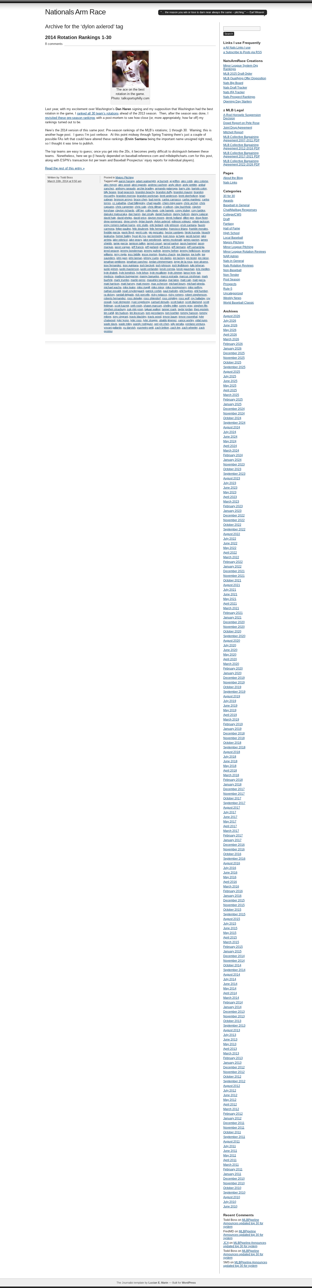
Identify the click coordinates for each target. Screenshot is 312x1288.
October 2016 (232, 854)
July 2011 (229, 1146)
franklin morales (198, 228)
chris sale (140, 206)
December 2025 (234, 353)
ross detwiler (134, 298)
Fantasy (228, 224)
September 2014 (234, 970)
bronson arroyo (123, 199)
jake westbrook (152, 239)
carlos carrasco (171, 199)
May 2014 (229, 988)
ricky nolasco (159, 294)
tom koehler (172, 312)
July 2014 (229, 979)
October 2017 (232, 798)
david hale (110, 217)
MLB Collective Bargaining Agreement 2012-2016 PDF (241, 146)
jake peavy (135, 239)
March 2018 (231, 775)
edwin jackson (200, 221)
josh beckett (147, 265)
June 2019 (230, 705)
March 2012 (231, 1109)
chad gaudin (153, 203)
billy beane (110, 192)
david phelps (124, 217)
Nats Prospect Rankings (239, 97)
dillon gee (188, 217)
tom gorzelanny (155, 312)
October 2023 (232, 469)
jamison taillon (137, 243)
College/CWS (232, 214)
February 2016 (233, 891)
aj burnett (162, 181)
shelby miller (170, 305)
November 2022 (234, 520)
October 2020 (232, 631)
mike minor (157, 287)
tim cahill (109, 312)
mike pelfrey (195, 287)
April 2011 (230, 1160)
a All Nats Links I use (237, 47)
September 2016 (234, 858)
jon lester (191, 258)
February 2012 (233, 1113)
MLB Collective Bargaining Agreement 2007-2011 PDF (241, 138)
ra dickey (109, 294)
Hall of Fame (231, 228)
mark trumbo (121, 279)
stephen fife (200, 305)
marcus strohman (189, 276)
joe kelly (195, 254)
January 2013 (232, 1062)
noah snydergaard (133, 290)
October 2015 (232, 909)
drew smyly (130, 221)
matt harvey (128, 283)
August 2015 (231, 919)
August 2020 (231, 640)
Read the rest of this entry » (65, 168)
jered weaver (111, 250)
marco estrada (169, 276)
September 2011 (234, 1137)
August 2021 (231, 585)
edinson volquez (181, 221)
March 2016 (231, 886)
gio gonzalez (156, 232)
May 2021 (229, 599)
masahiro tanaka (157, 279)
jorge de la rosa (183, 261)
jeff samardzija (195, 247)
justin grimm (111, 269)
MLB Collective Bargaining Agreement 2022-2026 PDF (241, 162)
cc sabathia (119, 203)
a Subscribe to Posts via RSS (242, 52)
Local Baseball (233, 237)
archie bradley (145, 188)
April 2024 (230, 446)
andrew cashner (157, 184)
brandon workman (147, 195)
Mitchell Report (233, 132)
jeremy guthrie (152, 250)
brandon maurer (183, 192)
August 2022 (231, 534)
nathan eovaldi (112, 290)
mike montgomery (176, 287)
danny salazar (199, 214)
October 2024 (232, 418)
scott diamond (193, 301)
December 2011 (233, 1123)
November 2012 (234, 1072)
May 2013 (229, 1044)
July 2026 (229, 320)
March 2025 (231, 395)
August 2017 (231, 807)
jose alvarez (201, 261)
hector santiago (174, 232)
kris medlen (203, 269)
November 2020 (234, 627)
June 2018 (230, 761)
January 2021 (232, 617)
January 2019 (232, 729)
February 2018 (233, 780)
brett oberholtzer (188, 195)
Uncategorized (233, 293)
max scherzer (159, 283)
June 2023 (230, 487)
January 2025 (232, 404)
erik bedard (156, 225)
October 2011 (232, 1132)
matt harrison (111, 283)
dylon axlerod (162, 221)
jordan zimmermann (161, 261)
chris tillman (155, 206)
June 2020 (230, 650)
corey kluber (182, 210)
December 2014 (234, 956)
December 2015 (234, 900)
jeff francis (138, 247)
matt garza (199, 279)
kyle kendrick (127, 272)
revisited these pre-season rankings (70, 118)
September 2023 (234, 473)
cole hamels (167, 210)
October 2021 (232, 580)
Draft (226, 219)
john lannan (135, 258)
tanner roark (169, 309)
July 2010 (229, 1202)
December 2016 (234, 844)
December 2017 (234, 789)
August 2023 (231, 478)
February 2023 (233, 506)
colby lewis (151, 210)
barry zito (184, 188)
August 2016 (231, 863)
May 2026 (229, 330)
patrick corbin (154, 290)
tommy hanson (189, 312)
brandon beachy (145, 192)
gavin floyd (127, 232)
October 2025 (232, 362)
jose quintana (130, 265)
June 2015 (230, 928)
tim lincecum (137, 312)
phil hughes (186, 290)
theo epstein (201, 309)
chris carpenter (124, 206)
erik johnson (172, 225)
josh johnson (163, 265)
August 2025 (231, 371)
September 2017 (234, 803)
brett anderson (168, 195)
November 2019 (234, 682)
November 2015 (234, 905)
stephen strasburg (115, 309)
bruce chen (140, 199)
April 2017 (230, 826)
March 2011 (231, 1164)
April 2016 (230, 882)
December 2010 (234, 1178)
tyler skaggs (150, 320)
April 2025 (230, 390)
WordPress (189, 1282)
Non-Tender (231, 275)
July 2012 (229, 1090)
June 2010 (230, 1206)
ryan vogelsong (140, 301)
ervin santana (188, 225)
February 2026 (233, 344)
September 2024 (234, 422)
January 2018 (232, 784)
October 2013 (232, 1021)
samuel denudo (160, 301)
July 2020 (229, 645)
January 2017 (232, 840)
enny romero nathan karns (119, 225)
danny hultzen (181, 214)
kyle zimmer (175, 272)
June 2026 (230, 325)
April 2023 (230, 497)
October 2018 (232, 742)
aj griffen (175, 181)
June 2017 (230, 817)
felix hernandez (159, 228)
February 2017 (233, 835)
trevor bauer (170, 316)
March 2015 (231, 942)
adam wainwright (146, 181)
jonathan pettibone (114, 261)
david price (140, 217)
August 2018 (231, 752)
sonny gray (185, 305)
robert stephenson (196, 294)
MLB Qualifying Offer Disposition (244, 78)
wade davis (110, 323)
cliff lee (140, 210)
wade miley (125, 323)
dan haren (134, 214)
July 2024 (229, 432)
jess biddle (134, 254)
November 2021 (234, 575)
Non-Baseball (232, 270)
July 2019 (229, 701)
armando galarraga (166, 188)
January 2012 (232, 1118)
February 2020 (233, 668)
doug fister (201, 217)
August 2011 (231, 1141)
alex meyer (110, 184)
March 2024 (231, 450)
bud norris (155, 199)
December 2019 (234, 678)
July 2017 (229, 812)
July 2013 (229, 1035)
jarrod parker (171, 243)
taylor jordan (185, 309)
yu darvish (129, 327)
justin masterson (129, 269)
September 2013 (234, 1025)
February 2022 (233, 562)
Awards (228, 200)
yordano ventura (195, 323)
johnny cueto (151, 258)
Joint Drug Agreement (237, 127)
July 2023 (229, 483)
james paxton (191, 239)
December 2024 (234, 409)
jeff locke (165, 247)
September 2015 (234, 914)
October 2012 (232, 1076)
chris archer (191, 203)
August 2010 (231, 1197)
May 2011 (229, 1155)
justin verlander (149, 269)
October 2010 (232, 1188)
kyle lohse (142, 272)
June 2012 (230, 1095)
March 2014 (231, 997)
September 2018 (234, 747)
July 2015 (229, 923)
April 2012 (230, 1104)
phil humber (201, 290)
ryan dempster (121, 301)
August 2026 (231, 316)
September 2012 (234, 1081)
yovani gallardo (113, 327)
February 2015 (233, 946)
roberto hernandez (115, 298)
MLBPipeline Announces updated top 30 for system (243, 1223)
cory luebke (198, 210)
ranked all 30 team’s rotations (98, 113)
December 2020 (234, 622)
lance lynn (189, 272)
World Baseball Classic (238, 302)
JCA (226, 1243)
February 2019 (233, 724)
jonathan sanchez (137, 261)
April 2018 (230, 770)
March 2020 (231, 664)
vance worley (186, 320)
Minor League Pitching (238, 247)
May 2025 (229, 385)
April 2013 (230, 1049)
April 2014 (230, 993)
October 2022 (232, 524)
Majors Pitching (125, 177)
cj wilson (168, 206)
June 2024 (230, 436)
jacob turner (193, 236)
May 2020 (229, 654)
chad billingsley (136, 203)
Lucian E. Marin (158, 1282)
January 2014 (232, 1007)
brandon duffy (164, 192)
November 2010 (234, 1183)
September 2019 (234, 691)
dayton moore (156, 217)
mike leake (129, 287)
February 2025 (233, 399)
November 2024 (234, 413)
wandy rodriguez (143, 323)
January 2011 (232, 1174)
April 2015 (230, 937)
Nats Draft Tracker (235, 87)
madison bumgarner (126, 276)
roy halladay (198, 298)
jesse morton (149, 254)
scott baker (177, 301)
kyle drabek (111, 272)
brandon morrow (126, 195)
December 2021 (234, 571)
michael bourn (177, 283)
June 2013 (230, 1039)
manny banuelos (149, 276)
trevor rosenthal (188, 316)
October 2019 (232, 687)
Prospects (229, 284)
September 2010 (234, 1192)
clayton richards (124, 210)
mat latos (173, 279)
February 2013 (233, 1058)
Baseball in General (236, 205)
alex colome (201, 181)
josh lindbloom (180, 265)
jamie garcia (121, 243)
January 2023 (232, 511)
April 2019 (230, 715)
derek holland (174, 217)
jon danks (166, 258)
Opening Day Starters (237, 101)
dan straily (148, 214)
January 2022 (232, 566)
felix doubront (140, 228)
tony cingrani (120, 316)
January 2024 (232, 460)
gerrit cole (141, 232)
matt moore (143, 283)
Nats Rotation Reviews (238, 265)
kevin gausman (185, 269)
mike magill (143, 287)
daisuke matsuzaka (115, 214)
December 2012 (234, 1067)
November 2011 (233, 1127)
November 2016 (234, 849)
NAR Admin (231, 256)
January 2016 (232, 895)
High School (231, 233)
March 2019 (231, 719)
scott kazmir (122, 305)
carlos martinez (191, 199)
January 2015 (232, 951)
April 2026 (230, 334)
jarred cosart (154, 243)
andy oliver (174, 184)
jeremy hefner (170, 250)
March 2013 (231, 1053)
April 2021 (230, 603)
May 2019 (229, 710)
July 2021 (229, 589)
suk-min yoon (135, 309)
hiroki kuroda (192, 232)
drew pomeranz (113, 221)
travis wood (154, 316)
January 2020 (232, 673)
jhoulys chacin (167, 254)
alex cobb (187, 181)
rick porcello (142, 294)
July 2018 (229, 756)
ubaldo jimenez (168, 320)
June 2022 (230, 543)
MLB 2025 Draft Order (237, 73)
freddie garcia (112, 232)
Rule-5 (227, 288)
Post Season (231, 279)
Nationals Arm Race (75, 12)
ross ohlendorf (152, 298)
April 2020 (230, 659)
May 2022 (229, 548)
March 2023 (231, 501)
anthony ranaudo (126, 188)
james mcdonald (172, 239)
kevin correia (167, 269)
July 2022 (229, 538)
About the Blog (233, 178)
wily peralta (177, 323)
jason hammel (188, 243)
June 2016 (230, 872)
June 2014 (230, 984)
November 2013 (234, 1016)
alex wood (124, 184)
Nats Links (230, 182)
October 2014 (232, 965)
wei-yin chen (161, 323)
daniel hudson (163, 214)
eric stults (142, 225)
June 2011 (230, 1151)
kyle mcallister (158, 272)
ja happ (180, 236)
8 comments (54, 44)
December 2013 (234, 1011)
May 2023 (229, 492)
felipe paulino (123, 228)
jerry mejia (120, 254)
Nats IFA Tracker (234, 92)
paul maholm (170, 290)
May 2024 (229, 441)
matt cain (185, 279)
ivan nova (169, 236)
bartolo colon (199, 188)
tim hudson (121, 312)
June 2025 (230, 381)
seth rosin (136, 305)
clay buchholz (183, 206)
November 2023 (234, 464)
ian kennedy (154, 236)
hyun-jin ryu (139, 236)
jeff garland (151, 247)
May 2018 (229, 766)
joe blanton (183, 254)
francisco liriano (178, 228)
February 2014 (233, 1002)
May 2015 (229, 933)
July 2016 (229, 868)
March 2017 (231, 831)
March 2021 (231, 608)
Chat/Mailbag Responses (240, 210)
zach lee (175, 327)
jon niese (203, 258)
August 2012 (231, 1086)
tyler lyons (123, 320)
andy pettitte (190, 184)
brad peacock (126, 192)
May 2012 (229, 1100)
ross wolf (184, 298)
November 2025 (234, 358)
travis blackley (137, 316)
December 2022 (234, 515)
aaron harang (127, 181)
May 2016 (229, 877)
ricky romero (176, 294)
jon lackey (179, 258)
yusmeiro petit (145, 327)
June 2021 (230, 594)
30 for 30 (229, 196)
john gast (122, 258)
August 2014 (231, 974)
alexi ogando (139, 184)
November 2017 (234, 793)
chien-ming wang (172, 203)
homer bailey (123, 236)
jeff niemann (179, 247)
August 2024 (231, 427)
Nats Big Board (233, 83)
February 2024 (233, 455)
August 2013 (231, 1030)
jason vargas (122, 247)
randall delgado (125, 294)
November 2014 (234, 960)
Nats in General (233, 261)
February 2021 (233, 613)
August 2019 (231, 696)
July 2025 (229, 376)
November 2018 (234, 738)
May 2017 (229, 821)
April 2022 (230, 552)
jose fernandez (112, 265)
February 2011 (233, 1169)
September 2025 (234, 367)
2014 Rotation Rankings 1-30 (78, 37)
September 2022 (234, 529)
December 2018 (234, 733)
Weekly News (232, 298)
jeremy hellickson (190, 250)
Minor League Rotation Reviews (244, 251)
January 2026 (232, 348)
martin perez (138, 279)
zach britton (162, 327)
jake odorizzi (120, 239)
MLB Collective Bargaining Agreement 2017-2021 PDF (241, 154)
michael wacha (112, 287)
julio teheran (197, 265)
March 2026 (231, 339)
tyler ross (136, 320)
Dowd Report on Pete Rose (241, 123)
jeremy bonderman (131, 250)
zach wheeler (189, 327)
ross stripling (169, 298)
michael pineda (196, 283)
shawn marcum (153, 305)
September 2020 (234, 636)
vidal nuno (201, 320)
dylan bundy (146, 221)
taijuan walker (152, 309)
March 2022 (231, 557)
